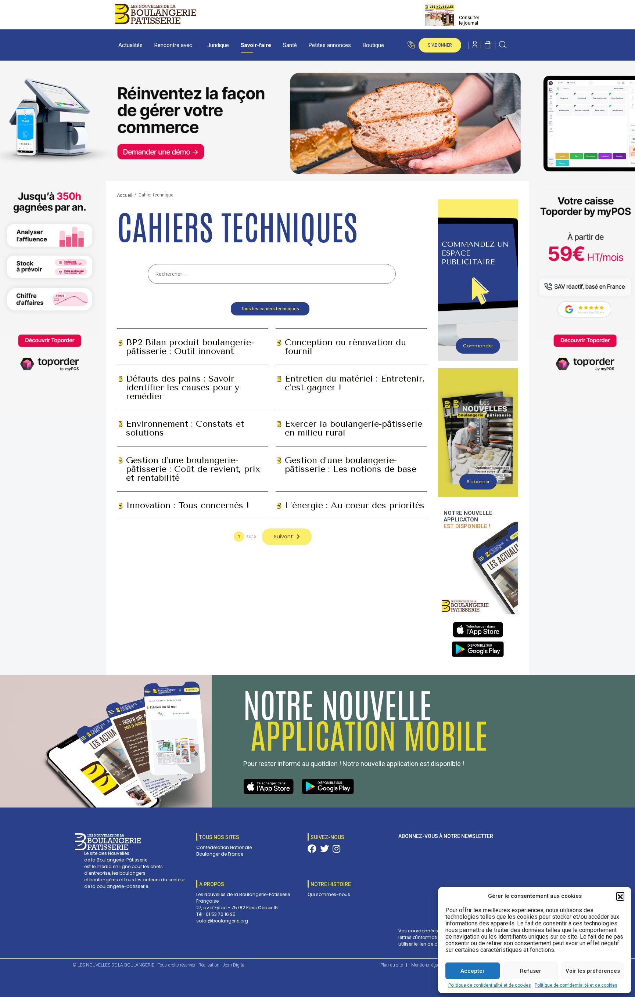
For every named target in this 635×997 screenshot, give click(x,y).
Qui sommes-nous (329, 894)
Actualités (130, 45)
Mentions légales (427, 965)
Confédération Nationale (224, 847)
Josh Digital (234, 965)
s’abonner (440, 45)
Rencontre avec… (174, 45)
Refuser (530, 971)
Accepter (472, 971)
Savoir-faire (256, 45)
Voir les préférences (593, 971)
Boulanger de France (219, 854)
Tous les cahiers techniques (270, 308)
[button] (620, 896)
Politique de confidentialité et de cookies (489, 985)
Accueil (124, 195)
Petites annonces (330, 45)
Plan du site (391, 965)
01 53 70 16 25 (221, 914)
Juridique (218, 45)
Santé (290, 45)
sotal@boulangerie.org (222, 921)
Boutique (373, 45)
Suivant (283, 536)
